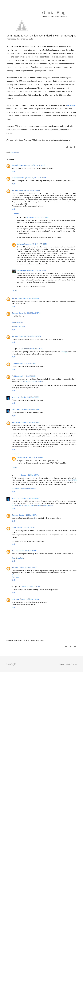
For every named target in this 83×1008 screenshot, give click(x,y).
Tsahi (14, 363)
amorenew (15, 599)
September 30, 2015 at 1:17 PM (29, 190)
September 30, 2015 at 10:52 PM (37, 217)
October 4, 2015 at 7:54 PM (33, 458)
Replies (16, 213)
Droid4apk (15, 575)
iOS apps (64, 352)
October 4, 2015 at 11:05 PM (30, 586)
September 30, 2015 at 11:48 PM (35, 244)
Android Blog (15, 152)
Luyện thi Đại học (17, 322)
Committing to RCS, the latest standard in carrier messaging (41, 35)
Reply (13, 171)
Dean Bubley (16, 422)
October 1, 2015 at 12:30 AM (26, 363)
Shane (14, 527)
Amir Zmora (16, 397)
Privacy (68, 664)
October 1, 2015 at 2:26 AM (30, 410)
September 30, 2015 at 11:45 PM (32, 349)
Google (61, 664)
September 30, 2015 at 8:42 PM (29, 313)
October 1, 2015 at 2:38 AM (30, 475)
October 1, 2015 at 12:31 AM (26, 376)
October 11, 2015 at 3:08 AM (29, 599)
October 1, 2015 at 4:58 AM (28, 515)
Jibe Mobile (70, 105)
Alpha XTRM (72, 480)
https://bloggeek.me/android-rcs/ (31, 381)
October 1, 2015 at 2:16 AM (30, 397)
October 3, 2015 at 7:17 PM (28, 568)
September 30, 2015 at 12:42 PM (34, 178)
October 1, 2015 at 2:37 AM (30, 422)
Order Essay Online (18, 558)
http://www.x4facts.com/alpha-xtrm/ (24, 488)
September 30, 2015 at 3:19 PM (28, 298)
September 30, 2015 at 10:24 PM (30, 336)
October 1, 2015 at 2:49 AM (30, 498)
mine (34, 518)
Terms (75, 664)
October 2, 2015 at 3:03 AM (28, 551)
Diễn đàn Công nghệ (18, 326)
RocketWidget (17, 165)
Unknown (15, 190)
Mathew (14, 298)
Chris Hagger (22, 270)
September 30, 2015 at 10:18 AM (33, 165)
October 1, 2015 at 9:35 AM (36, 270)
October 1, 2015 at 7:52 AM (26, 527)
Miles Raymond (17, 178)
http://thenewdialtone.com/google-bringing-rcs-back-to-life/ (32, 505)
